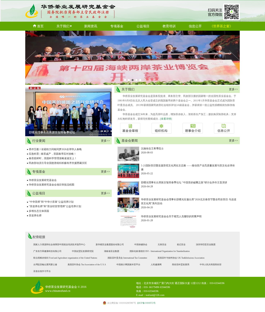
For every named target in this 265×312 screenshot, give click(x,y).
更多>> (105, 140)
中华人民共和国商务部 (210, 264)
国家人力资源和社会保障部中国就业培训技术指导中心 (59, 244)
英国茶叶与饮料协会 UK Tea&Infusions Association (181, 258)
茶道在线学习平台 (42, 271)
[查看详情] (166, 118)
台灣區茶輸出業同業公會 (45, 264)
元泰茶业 (162, 244)
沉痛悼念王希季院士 (152, 148)
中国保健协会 (140, 244)
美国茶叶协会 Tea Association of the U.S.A (87, 264)
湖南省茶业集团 (111, 251)
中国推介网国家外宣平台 (128, 264)
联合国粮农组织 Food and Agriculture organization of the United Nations (65, 258)
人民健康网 (156, 264)
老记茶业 (181, 244)
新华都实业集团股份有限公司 (110, 244)
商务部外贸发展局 (180, 264)
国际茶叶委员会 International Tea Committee (127, 258)
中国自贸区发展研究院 (83, 251)
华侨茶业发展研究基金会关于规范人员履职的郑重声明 (171, 216)
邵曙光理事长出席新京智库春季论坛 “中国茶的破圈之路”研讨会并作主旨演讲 (184, 182)
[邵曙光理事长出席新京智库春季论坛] (70, 135)
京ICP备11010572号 (131, 303)
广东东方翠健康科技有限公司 (47, 251)
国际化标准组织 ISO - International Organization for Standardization (160, 251)
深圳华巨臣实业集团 (205, 244)
